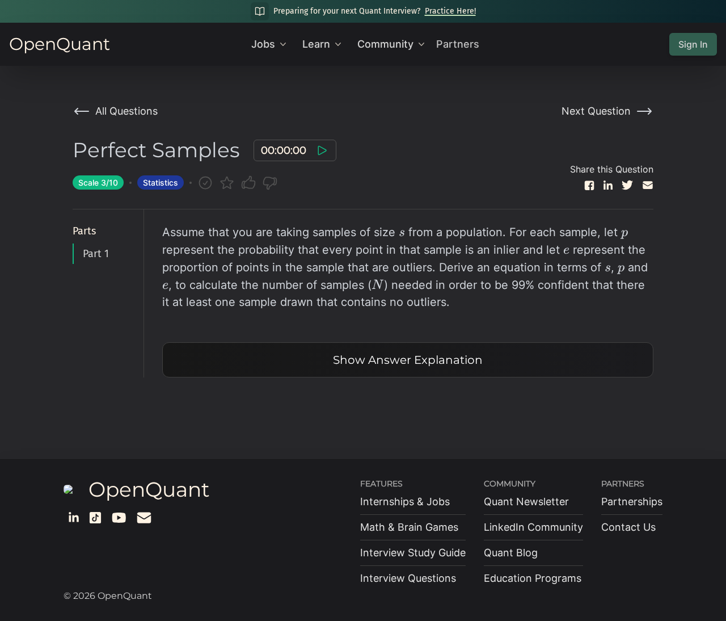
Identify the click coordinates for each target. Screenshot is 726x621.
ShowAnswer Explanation (408, 360)
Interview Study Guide (413, 553)
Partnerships (631, 501)
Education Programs (532, 578)
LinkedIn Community (533, 527)
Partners (457, 44)
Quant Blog (511, 553)
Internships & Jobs (405, 501)
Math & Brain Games (409, 527)
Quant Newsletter (526, 501)
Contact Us (628, 527)
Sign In (693, 44)
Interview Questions (408, 578)
